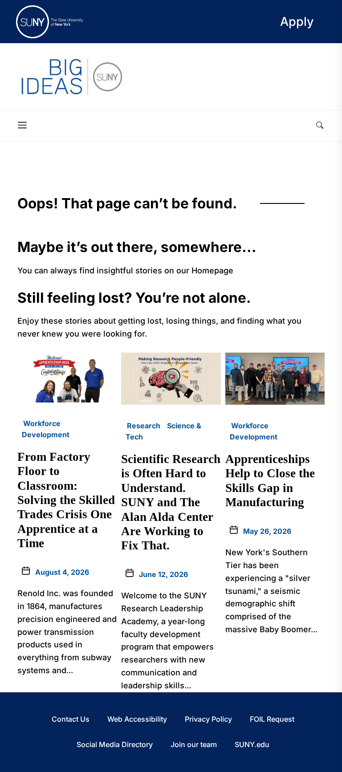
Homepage (212, 270)
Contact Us (71, 719)
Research (143, 425)
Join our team (194, 744)
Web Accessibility (137, 719)
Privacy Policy (208, 719)
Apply (297, 21)
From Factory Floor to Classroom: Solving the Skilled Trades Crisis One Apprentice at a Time (66, 500)
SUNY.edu (252, 744)
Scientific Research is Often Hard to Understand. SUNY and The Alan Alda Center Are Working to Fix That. (170, 502)
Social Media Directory (115, 744)
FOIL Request (272, 719)
